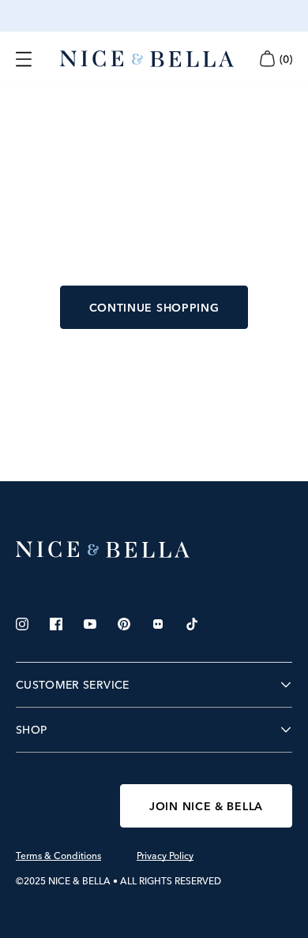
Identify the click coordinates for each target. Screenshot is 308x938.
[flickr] (158, 624)
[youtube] (90, 624)
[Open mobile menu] (24, 59)
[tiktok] (192, 624)
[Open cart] (267, 58)
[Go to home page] (154, 550)
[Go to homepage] (147, 59)
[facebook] (56, 624)
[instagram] (22, 624)
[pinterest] (124, 624)
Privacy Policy (165, 856)
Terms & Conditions (58, 856)
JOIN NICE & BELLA (206, 806)
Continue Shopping (154, 308)
